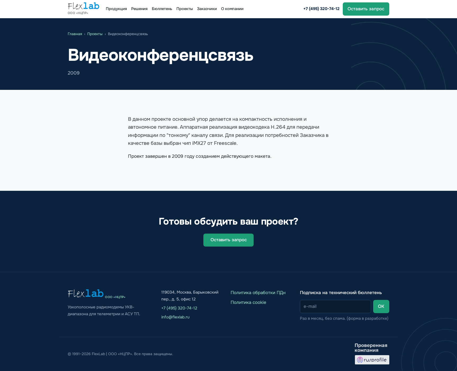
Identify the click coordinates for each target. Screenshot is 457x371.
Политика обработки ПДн (258, 292)
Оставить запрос (366, 9)
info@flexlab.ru (175, 317)
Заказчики (207, 9)
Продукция (116, 9)
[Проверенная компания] (372, 354)
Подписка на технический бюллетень (341, 292)
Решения (139, 9)
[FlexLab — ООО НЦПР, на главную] (86, 293)
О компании (232, 9)
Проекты (184, 9)
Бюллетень (162, 9)
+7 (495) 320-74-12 (321, 8)
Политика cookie (248, 302)
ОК (381, 306)
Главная (75, 33)
